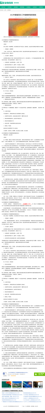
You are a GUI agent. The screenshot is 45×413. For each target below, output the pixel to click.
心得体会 (28, 7)
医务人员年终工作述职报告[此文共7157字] (10, 398)
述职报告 (16, 3)
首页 (5, 10)
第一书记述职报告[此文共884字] (12, 406)
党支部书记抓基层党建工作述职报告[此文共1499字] (12, 394)
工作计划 (3, 7)
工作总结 (9, 7)
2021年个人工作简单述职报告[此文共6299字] (32, 401)
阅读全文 (26, 17)
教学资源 (22, 7)
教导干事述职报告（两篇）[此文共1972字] (10, 396)
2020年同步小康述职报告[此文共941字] (31, 394)
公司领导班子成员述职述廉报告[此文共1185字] (33, 396)
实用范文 (41, 7)
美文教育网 (20, 411)
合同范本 (35, 7)
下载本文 (29, 17)
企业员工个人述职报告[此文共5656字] (31, 398)
